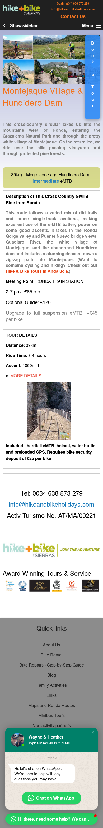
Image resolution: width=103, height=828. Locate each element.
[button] (4, 327)
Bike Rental (52, 655)
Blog (51, 675)
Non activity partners (51, 725)
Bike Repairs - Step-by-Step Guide (51, 665)
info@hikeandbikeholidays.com (73, 9)
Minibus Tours (51, 715)
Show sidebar (24, 25)
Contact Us (73, 16)
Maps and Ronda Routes (51, 705)
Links (51, 695)
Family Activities (51, 685)
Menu (87, 25)
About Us (51, 645)
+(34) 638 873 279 (77, 3)
